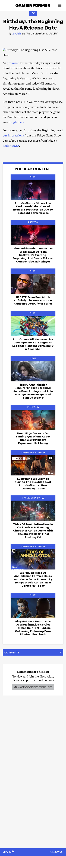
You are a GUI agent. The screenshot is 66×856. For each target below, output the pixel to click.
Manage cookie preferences (33, 687)
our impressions (13, 135)
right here (17, 122)
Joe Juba (16, 34)
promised (13, 63)
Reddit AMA (11, 146)
